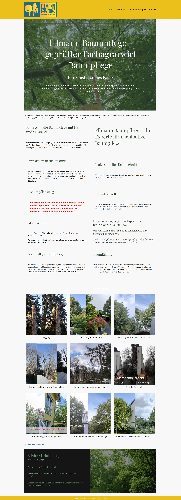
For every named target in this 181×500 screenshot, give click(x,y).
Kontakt (153, 9)
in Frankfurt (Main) (103, 289)
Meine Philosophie (137, 9)
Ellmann (73, 289)
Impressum (93, 498)
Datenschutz (99, 498)
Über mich (121, 9)
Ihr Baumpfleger (87, 289)
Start (111, 9)
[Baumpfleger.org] (40, 9)
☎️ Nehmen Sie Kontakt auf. (34, 444)
